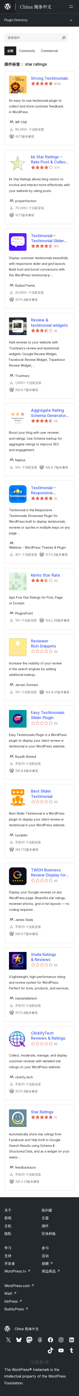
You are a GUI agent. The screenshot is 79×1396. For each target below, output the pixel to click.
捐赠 (47, 1263)
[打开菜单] (72, 6)
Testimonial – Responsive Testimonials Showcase (43, 490)
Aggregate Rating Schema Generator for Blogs (48, 413)
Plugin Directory (16, 20)
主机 (7, 1226)
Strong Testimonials (49, 78)
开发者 (9, 1263)
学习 (7, 1248)
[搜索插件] (63, 37)
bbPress (13, 1301)
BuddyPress (16, 1309)
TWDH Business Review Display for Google (48, 873)
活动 (45, 1256)
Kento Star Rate (45, 575)
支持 (7, 1256)
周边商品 (51, 1271)
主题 (45, 1218)
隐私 (7, 1233)
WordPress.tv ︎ (17, 1271)
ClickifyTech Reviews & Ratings (48, 1035)
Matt (10, 1293)
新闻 (7, 1218)
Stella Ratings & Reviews (43, 957)
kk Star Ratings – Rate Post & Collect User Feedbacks (49, 160)
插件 (45, 1226)
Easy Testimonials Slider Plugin (48, 715)
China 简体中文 (27, 1329)
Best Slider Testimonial (41, 794)
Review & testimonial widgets (49, 322)
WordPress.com (19, 1286)
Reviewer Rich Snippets (43, 643)
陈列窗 (47, 1210)
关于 (7, 1210)
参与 (45, 1248)
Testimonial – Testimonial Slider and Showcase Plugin (47, 238)
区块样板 (49, 1233)
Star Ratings (42, 1112)
